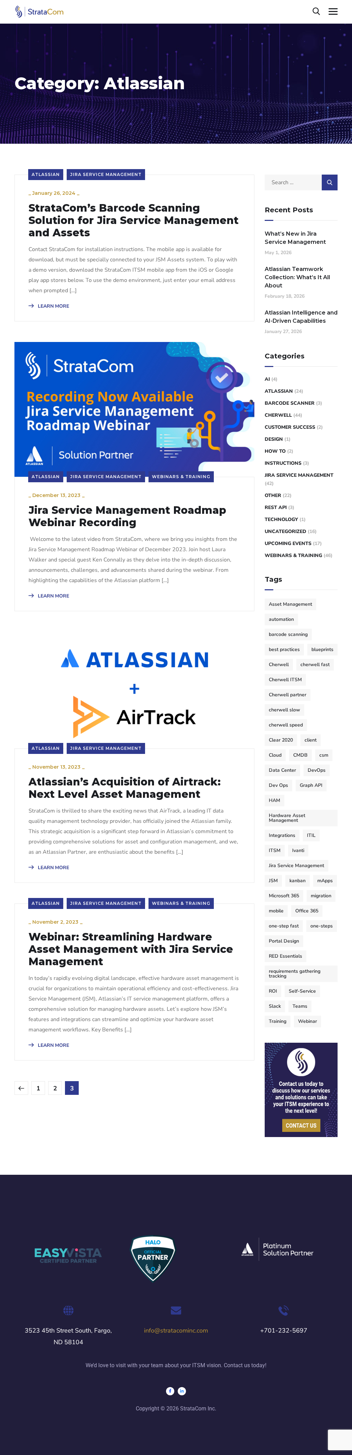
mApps (325, 880)
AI (267, 379)
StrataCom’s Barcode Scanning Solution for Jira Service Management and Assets (134, 220)
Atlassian (46, 174)
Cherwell (278, 415)
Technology (281, 519)
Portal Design (284, 941)
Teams (300, 1006)
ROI (273, 991)
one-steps (321, 926)
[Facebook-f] (170, 1391)
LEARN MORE (52, 306)
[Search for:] (301, 182)
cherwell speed (286, 725)
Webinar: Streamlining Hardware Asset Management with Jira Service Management (131, 949)
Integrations (282, 835)
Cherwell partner (287, 694)
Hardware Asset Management (287, 818)
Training (277, 1021)
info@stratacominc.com (176, 1330)
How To (275, 451)
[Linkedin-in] (182, 1391)
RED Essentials (285, 956)
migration (321, 895)
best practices (284, 649)
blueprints (322, 649)
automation (281, 619)
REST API (276, 507)
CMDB (300, 755)
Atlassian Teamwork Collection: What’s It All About (297, 277)
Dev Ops (278, 785)
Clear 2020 (281, 740)
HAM (274, 800)
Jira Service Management (106, 174)
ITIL (311, 835)
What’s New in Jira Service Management (295, 237)
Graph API (311, 785)
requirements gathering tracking (294, 973)
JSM (273, 880)
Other (273, 495)
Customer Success (290, 427)
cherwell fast (315, 664)
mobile (276, 911)
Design (274, 439)
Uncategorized (285, 531)
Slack (275, 1006)
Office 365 (306, 911)
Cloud (275, 755)
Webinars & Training (181, 476)
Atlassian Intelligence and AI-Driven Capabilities (301, 316)
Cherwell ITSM (285, 679)
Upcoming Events (288, 543)
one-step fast (284, 926)
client (311, 740)
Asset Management (290, 604)
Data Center (282, 770)
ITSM (274, 850)
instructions (283, 463)
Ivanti (298, 850)
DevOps (317, 770)
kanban (297, 880)
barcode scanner (290, 403)
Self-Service (302, 991)
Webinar (307, 1021)
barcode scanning (288, 634)
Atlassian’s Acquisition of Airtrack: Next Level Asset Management (125, 788)
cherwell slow (284, 710)
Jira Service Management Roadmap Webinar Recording (127, 516)
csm (323, 755)
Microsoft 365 (284, 895)
